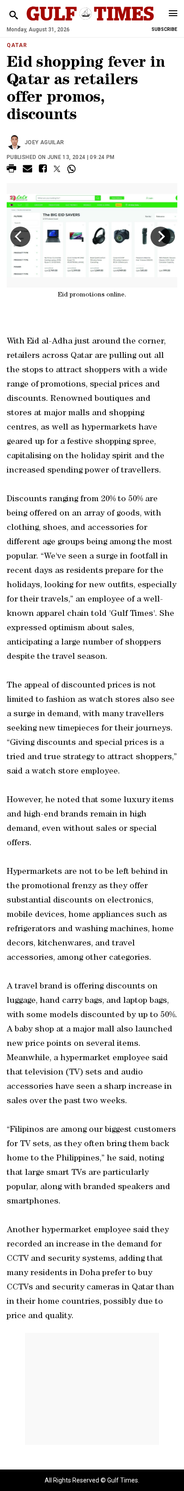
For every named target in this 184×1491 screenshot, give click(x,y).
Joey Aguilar (44, 142)
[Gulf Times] (90, 22)
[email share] (27, 170)
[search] (14, 15)
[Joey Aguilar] (16, 142)
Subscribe (164, 29)
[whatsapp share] (72, 168)
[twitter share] (57, 169)
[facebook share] (43, 170)
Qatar (17, 45)
